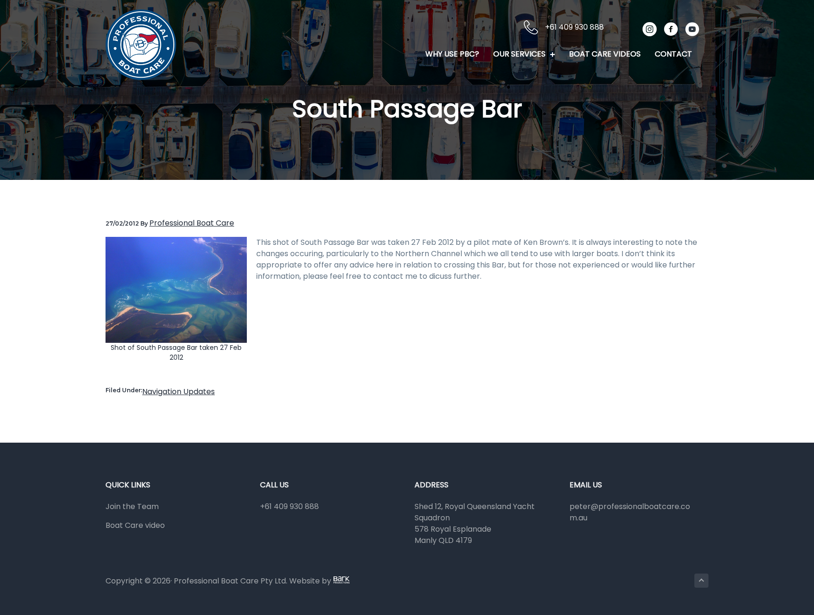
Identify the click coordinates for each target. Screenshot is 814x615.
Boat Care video (135, 525)
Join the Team (132, 506)
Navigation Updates (178, 391)
